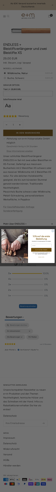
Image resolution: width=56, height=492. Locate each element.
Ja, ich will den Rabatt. (41, 249)
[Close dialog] (53, 231)
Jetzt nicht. (41, 257)
